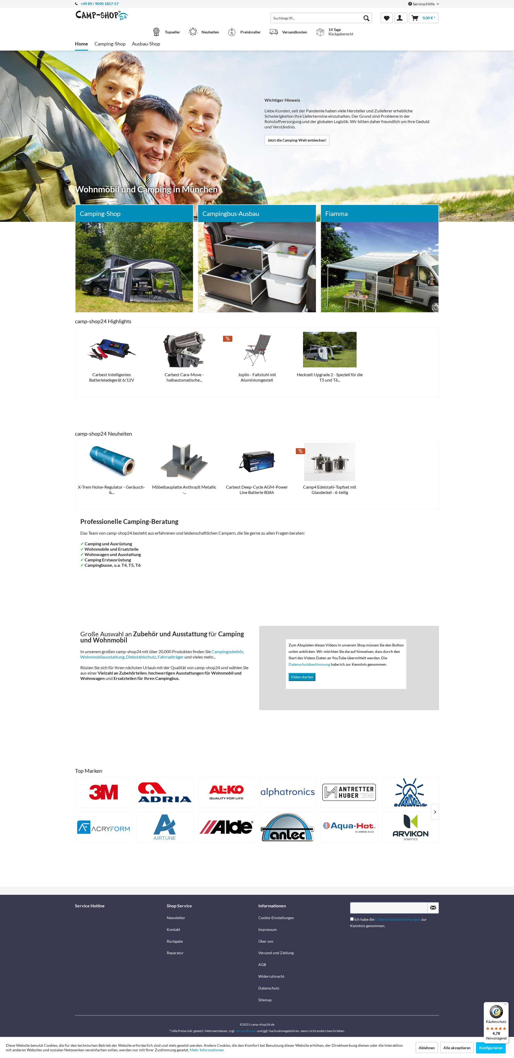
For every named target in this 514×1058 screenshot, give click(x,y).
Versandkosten (246, 1031)
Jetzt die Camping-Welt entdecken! (297, 140)
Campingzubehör (227, 651)
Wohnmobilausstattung (102, 656)
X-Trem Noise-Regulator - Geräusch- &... (111, 489)
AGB (262, 964)
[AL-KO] (226, 792)
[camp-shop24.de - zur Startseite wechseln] (120, 15)
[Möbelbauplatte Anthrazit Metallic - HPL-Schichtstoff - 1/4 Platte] (184, 462)
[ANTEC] (287, 827)
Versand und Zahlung (276, 952)
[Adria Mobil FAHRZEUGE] (164, 792)
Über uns (265, 941)
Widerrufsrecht (271, 976)
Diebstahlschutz (141, 656)
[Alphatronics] (287, 792)
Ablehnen (427, 1047)
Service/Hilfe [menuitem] (423, 4)
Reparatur (175, 952)
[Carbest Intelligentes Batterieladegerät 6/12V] (111, 349)
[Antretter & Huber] (348, 792)
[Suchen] (366, 18)
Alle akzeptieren (457, 1047)
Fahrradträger (171, 656)
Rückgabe (175, 941)
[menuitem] (321, 18)
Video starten (302, 677)
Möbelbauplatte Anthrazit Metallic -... (184, 489)
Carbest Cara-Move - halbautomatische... (184, 377)
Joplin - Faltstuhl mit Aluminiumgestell (257, 377)
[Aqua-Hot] (348, 827)
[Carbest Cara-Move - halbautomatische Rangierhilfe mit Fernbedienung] (184, 349)
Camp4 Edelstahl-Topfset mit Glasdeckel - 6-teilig (329, 489)
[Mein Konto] (400, 18)
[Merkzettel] (387, 18)
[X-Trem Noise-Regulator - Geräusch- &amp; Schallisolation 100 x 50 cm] (111, 462)
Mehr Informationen (207, 1050)
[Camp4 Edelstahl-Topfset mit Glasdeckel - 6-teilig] (330, 462)
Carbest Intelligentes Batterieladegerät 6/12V (111, 377)
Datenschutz (268, 988)
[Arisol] (410, 792)
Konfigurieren (490, 1047)
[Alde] (226, 827)
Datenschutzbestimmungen (398, 919)
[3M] (103, 792)
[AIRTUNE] (164, 827)
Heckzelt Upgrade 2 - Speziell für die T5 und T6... (330, 377)
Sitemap (265, 1000)
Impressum (267, 929)
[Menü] (505, 1005)
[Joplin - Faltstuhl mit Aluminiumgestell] (257, 349)
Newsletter (176, 917)
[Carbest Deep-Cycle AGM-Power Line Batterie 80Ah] (257, 462)
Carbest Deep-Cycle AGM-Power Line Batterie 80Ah (257, 489)
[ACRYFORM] (103, 827)
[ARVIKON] (410, 827)
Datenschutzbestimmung (310, 664)
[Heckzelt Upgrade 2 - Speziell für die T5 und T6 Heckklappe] (330, 349)
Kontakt (173, 929)
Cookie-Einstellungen (276, 917)
